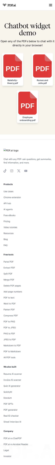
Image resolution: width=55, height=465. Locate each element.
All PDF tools (9, 357)
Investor (7, 456)
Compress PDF (11, 315)
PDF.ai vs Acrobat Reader (16, 444)
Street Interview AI (12, 421)
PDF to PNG (9, 321)
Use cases (8, 191)
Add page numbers (13, 291)
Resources (8, 233)
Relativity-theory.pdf (12, 81)
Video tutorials (10, 227)
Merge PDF (9, 279)
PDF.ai (12, 5)
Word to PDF (10, 303)
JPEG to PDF (10, 339)
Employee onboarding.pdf (27, 118)
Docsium (8, 398)
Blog (6, 239)
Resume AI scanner (13, 374)
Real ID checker (11, 416)
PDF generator (10, 410)
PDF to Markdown (12, 351)
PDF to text (9, 297)
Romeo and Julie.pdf (42, 81)
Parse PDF (8, 261)
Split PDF (8, 273)
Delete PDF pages (12, 285)
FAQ (5, 245)
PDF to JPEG (10, 327)
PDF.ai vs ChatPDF (13, 438)
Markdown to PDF (12, 345)
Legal (6, 450)
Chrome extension (12, 197)
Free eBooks (9, 215)
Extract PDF (9, 267)
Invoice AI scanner (12, 380)
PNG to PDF (9, 333)
